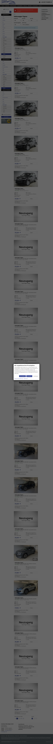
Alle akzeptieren (22, 376)
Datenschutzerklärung (18, 378)
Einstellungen (35, 376)
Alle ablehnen (29, 376)
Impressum (26, 378)
